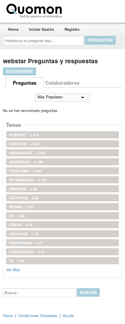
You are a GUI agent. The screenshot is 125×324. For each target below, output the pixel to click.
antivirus (24, 197)
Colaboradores (62, 82)
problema (25, 170)
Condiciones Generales (37, 315)
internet (24, 134)
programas (26, 242)
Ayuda (68, 315)
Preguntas (24, 82)
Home (13, 29)
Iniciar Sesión (41, 29)
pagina (21, 206)
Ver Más (13, 269)
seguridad (26, 161)
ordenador (27, 152)
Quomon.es (82, 9)
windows (23, 188)
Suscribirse (19, 71)
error (21, 224)
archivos (23, 233)
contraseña (27, 251)
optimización (28, 179)
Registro (72, 29)
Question (24, 143)
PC (17, 215)
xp (16, 260)
